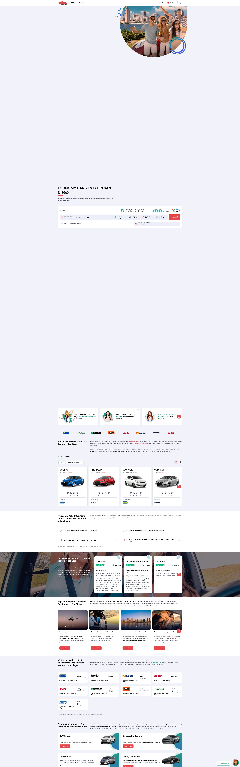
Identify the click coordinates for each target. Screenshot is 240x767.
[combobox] (88, 217)
